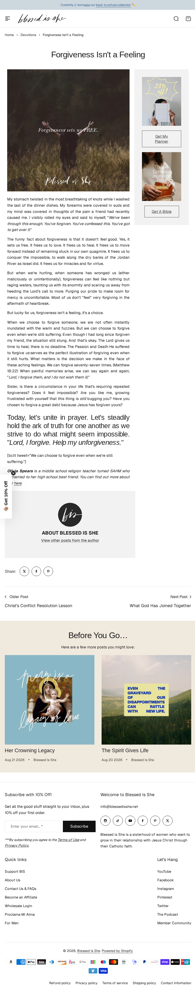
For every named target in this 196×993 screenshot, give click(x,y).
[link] (24, 571)
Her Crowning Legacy (30, 750)
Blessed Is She (87, 962)
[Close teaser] (13, 473)
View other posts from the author (70, 540)
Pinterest (161, 909)
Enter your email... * (27, 838)
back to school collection (113, 5)
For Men (12, 934)
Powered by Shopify (115, 962)
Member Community (171, 934)
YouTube (161, 883)
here (18, 483)
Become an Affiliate (21, 909)
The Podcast (164, 926)
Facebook (162, 891)
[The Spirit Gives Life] (146, 700)
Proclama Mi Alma (20, 926)
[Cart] (188, 18)
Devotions (28, 35)
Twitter (159, 917)
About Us (12, 891)
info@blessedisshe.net (117, 818)
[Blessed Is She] (42, 18)
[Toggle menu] (7, 18)
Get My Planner (161, 139)
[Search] (176, 18)
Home (9, 35)
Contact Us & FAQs (20, 900)
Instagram (162, 900)
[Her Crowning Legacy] (49, 700)
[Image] (161, 101)
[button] (6, 497)
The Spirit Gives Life (125, 750)
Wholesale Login (18, 917)
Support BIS (15, 883)
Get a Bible (162, 211)
